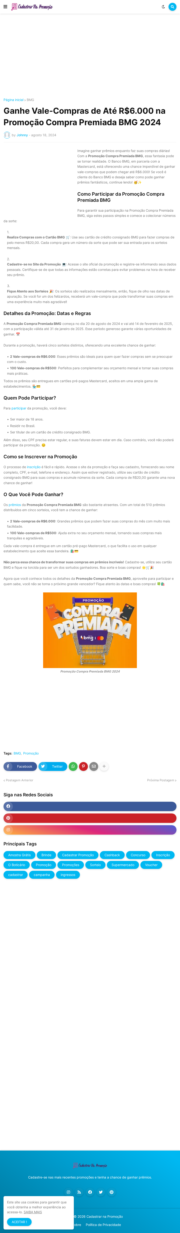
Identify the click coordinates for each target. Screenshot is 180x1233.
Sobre (76, 1225)
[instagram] (90, 830)
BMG (30, 99)
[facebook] (90, 806)
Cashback (112, 855)
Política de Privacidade (103, 1225)
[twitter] (101, 1192)
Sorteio (95, 865)
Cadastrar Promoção (78, 855)
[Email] (93, 766)
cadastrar (15, 875)
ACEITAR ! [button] (19, 1222)
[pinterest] (90, 818)
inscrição (34, 467)
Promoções (70, 865)
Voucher (151, 865)
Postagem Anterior (19, 780)
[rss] (79, 1192)
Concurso (138, 855)
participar (18, 408)
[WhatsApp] (73, 766)
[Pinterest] (83, 766)
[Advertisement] (90, 56)
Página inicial (13, 99)
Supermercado (123, 865)
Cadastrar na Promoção (104, 1216)
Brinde (46, 855)
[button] (5, 7)
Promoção (31, 753)
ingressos (68, 875)
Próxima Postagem (160, 780)
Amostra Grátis (19, 855)
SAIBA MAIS (33, 1212)
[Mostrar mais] (104, 766)
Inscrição (163, 855)
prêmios (15, 505)
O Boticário (16, 865)
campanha (42, 875)
